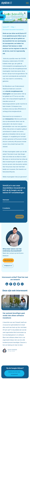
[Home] (6, 3)
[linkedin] (6, 284)
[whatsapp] (22, 284)
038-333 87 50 (8, 260)
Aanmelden (19, 216)
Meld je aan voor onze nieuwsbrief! (14, 373)
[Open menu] (27, 3)
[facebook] (10, 284)
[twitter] (18, 284)
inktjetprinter (9, 119)
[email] (14, 284)
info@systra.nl (8, 265)
